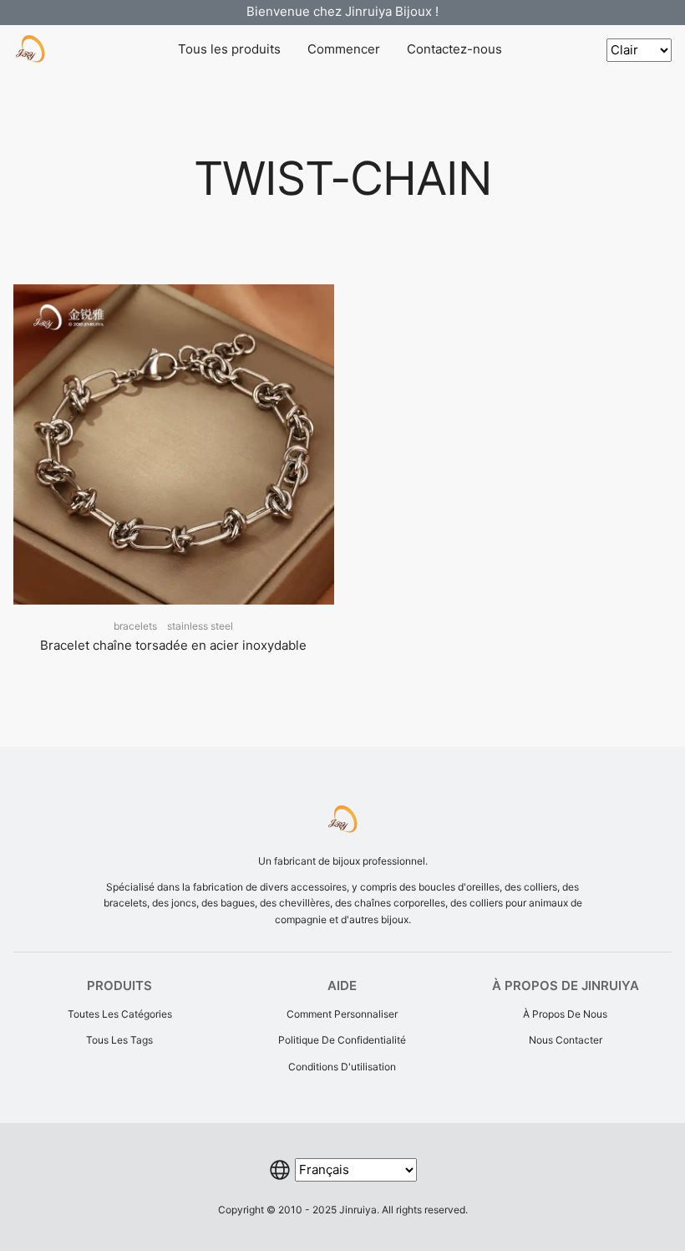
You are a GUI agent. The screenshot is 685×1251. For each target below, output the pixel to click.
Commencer (343, 49)
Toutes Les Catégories (120, 1014)
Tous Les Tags (119, 1040)
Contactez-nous (454, 49)
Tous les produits (229, 49)
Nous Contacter (565, 1040)
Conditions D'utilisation (342, 1066)
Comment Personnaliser (342, 1014)
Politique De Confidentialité (342, 1040)
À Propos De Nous (565, 1014)
